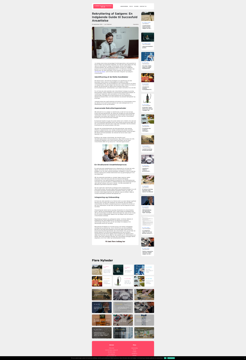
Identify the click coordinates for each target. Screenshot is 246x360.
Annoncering (124, 6)
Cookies (136, 6)
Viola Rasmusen (145, 63)
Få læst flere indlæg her (115, 241)
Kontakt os (143, 6)
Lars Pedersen (108, 24)
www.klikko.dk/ (112, 356)
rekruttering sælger (99, 71)
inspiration (136, 24)
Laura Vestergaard (146, 44)
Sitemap (134, 355)
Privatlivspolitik (171, 358)
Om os (131, 6)
